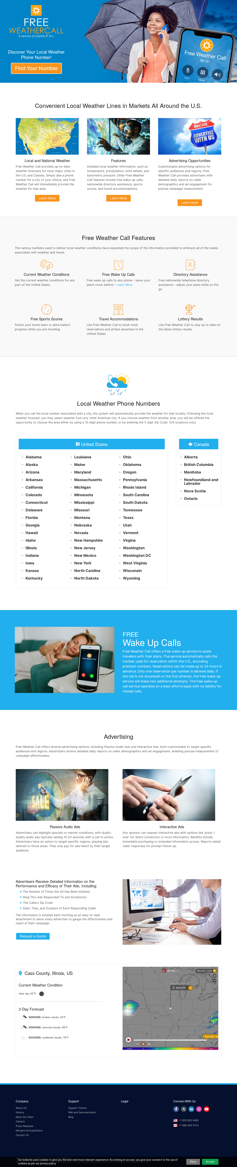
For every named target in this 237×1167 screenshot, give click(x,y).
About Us (21, 1107)
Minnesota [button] (83, 495)
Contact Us (22, 1135)
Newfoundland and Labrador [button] (201, 482)
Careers (20, 1121)
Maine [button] (79, 464)
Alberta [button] (191, 457)
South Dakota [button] (135, 502)
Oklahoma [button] (132, 464)
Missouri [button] (81, 510)
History (20, 1112)
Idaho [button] (31, 540)
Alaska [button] (32, 464)
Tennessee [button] (132, 510)
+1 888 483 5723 (188, 1125)
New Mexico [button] (85, 555)
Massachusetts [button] (88, 480)
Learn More (125, 285)
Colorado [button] (34, 495)
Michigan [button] (82, 487)
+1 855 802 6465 (189, 1120)
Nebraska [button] (83, 525)
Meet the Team (24, 1116)
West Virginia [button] (135, 563)
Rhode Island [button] (134, 487)
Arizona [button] (32, 472)
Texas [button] (128, 517)
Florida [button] (32, 517)
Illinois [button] (31, 548)
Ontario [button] (191, 498)
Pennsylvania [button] (135, 480)
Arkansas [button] (34, 480)
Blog (70, 1116)
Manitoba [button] (192, 472)
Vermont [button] (130, 533)
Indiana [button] (32, 555)
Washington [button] (134, 548)
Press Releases (24, 1126)
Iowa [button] (30, 563)
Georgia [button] (33, 525)
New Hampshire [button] (88, 540)
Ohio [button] (127, 457)
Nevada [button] (81, 533)
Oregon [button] (129, 472)
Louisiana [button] (82, 457)
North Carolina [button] (87, 570)
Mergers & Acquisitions (29, 1130)
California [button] (34, 487)
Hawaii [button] (32, 533)
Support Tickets (77, 1107)
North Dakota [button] (86, 578)
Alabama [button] (34, 457)
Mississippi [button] (84, 502)
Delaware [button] (34, 510)
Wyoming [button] (131, 578)
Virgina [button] (129, 540)
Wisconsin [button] (132, 570)
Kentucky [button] (34, 578)
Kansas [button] (32, 570)
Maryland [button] (82, 472)
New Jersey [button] (85, 548)
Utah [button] (127, 525)
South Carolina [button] (136, 495)
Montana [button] (82, 517)
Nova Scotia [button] (195, 491)
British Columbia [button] (198, 464)
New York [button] (82, 563)
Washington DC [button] (137, 555)
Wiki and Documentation (82, 1112)
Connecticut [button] (37, 502)
